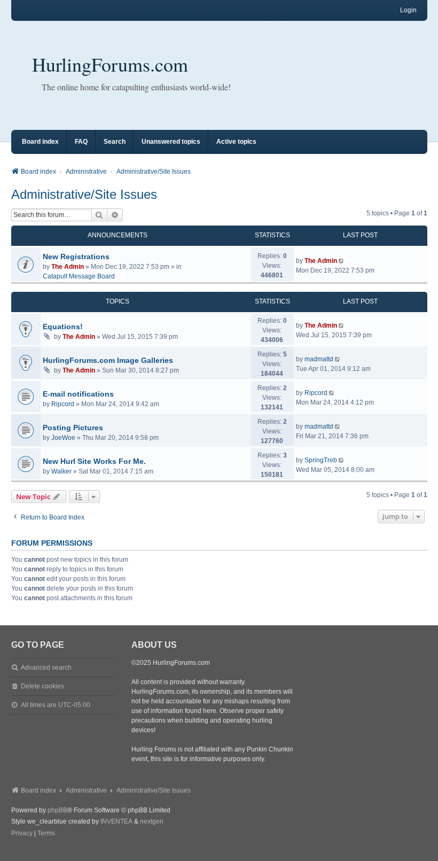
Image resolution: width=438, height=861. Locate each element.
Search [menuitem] (115, 141)
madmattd (318, 359)
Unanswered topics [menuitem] (171, 141)
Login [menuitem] (408, 10)
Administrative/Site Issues (84, 194)
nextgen (151, 821)
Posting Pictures (73, 427)
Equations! (63, 326)
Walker (61, 471)
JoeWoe (63, 437)
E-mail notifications (78, 394)
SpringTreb (320, 460)
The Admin (67, 266)
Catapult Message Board (79, 276)
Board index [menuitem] (40, 141)
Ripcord (62, 404)
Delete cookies (42, 686)
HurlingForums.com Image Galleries (108, 360)
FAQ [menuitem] (81, 141)
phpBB (57, 810)
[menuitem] (22, 834)
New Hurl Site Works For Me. (94, 461)
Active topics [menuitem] (236, 141)
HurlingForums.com (110, 64)
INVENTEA (116, 821)
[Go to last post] (342, 261)
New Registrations (76, 256)
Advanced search (46, 667)
